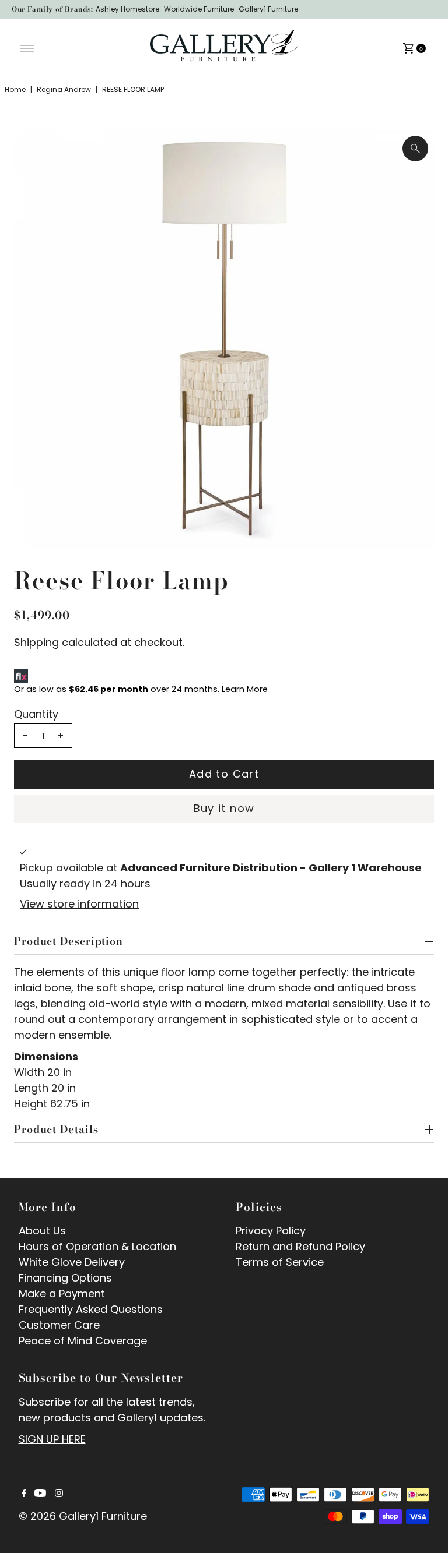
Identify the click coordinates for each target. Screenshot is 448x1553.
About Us (42, 1230)
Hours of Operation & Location (97, 1246)
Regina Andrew (64, 89)
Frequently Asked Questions (91, 1309)
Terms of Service (280, 1262)
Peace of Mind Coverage (83, 1340)
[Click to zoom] (415, 148)
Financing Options (65, 1277)
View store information (79, 903)
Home (15, 89)
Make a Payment (62, 1293)
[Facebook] (24, 1493)
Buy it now (224, 808)
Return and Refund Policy (300, 1246)
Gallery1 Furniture (268, 9)
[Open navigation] (27, 48)
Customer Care (59, 1325)
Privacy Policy (271, 1230)
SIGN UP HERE (52, 1439)
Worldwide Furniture (199, 9)
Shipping (36, 642)
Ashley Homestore (127, 9)
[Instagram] (59, 1493)
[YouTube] (40, 1493)
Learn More (245, 689)
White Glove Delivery (72, 1262)
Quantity (36, 714)
